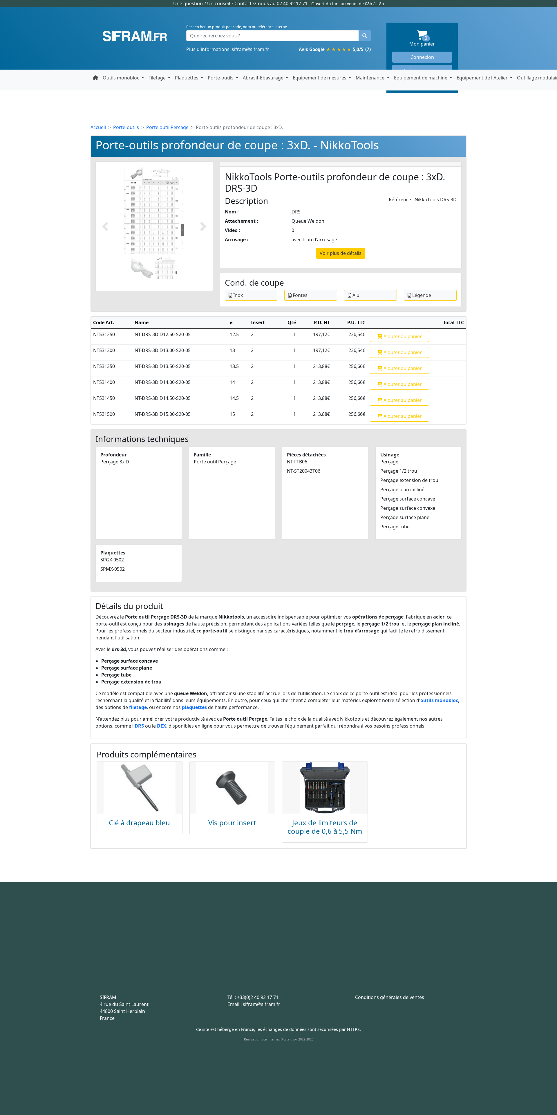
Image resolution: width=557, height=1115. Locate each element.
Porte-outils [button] (221, 78)
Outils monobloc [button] (121, 78)
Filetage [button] (158, 78)
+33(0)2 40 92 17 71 (257, 997)
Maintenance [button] (371, 78)
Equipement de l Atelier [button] (483, 78)
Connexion (422, 57)
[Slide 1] (142, 268)
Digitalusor (289, 1039)
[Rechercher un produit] (365, 35)
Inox (237, 295)
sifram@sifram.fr (250, 49)
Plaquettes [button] (187, 78)
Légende (421, 295)
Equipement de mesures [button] (320, 78)
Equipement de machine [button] (421, 78)
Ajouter (402, 336)
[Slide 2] (166, 268)
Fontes (300, 295)
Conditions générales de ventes (389, 997)
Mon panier (430, 41)
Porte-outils (126, 127)
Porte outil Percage (167, 127)
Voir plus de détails (340, 253)
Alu (355, 295)
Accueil (98, 127)
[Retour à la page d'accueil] (95, 78)
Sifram (135, 36)
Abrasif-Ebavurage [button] (264, 78)
